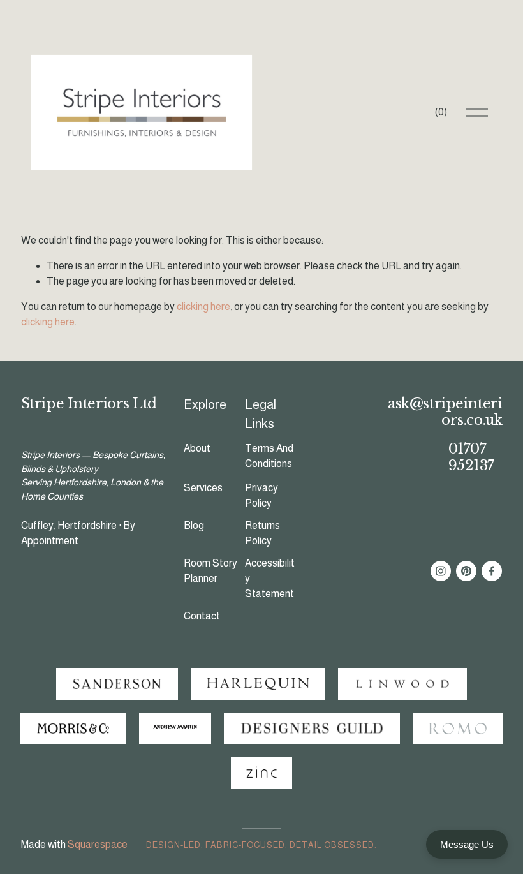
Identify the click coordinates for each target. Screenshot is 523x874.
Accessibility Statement (270, 578)
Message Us (467, 844)
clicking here (203, 306)
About (197, 448)
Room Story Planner (210, 571)
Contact (202, 616)
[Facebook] (492, 571)
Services (203, 487)
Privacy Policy (261, 495)
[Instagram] (441, 571)
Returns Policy (262, 533)
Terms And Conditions (269, 456)
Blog (194, 525)
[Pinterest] (466, 571)
